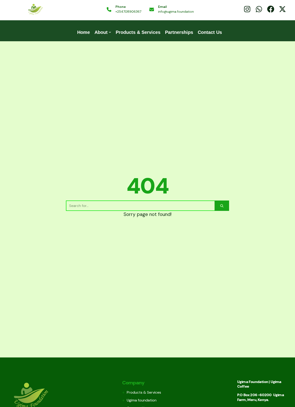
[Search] (222, 206)
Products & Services (138, 32)
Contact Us (210, 32)
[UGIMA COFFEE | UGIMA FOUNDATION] (35, 10)
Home (83, 32)
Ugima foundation (141, 400)
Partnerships (179, 32)
